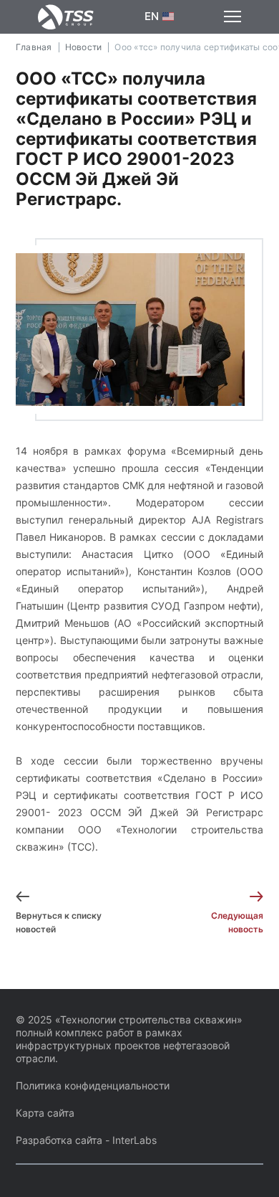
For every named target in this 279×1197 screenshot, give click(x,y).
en (152, 16)
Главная (34, 47)
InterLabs (134, 1140)
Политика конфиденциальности (93, 1085)
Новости (83, 47)
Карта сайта (45, 1113)
